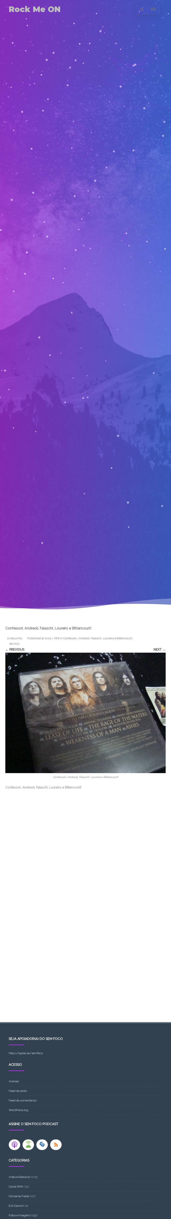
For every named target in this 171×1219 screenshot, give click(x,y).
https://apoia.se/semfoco (26, 1053)
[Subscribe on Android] (28, 1144)
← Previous (14, 649)
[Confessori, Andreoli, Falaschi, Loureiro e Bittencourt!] (85, 713)
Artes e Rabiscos (19, 1177)
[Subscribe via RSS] (56, 1144)
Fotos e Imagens (19, 1215)
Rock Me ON (35, 9)
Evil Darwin (16, 1205)
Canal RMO (16, 1186)
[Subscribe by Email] (42, 1144)
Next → (160, 649)
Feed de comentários (23, 1100)
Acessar (14, 1081)
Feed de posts (18, 1091)
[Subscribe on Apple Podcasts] (14, 1144)
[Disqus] (85, 851)
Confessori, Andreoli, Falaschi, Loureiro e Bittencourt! (97, 638)
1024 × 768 (52, 638)
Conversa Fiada (19, 1196)
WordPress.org (18, 1110)
